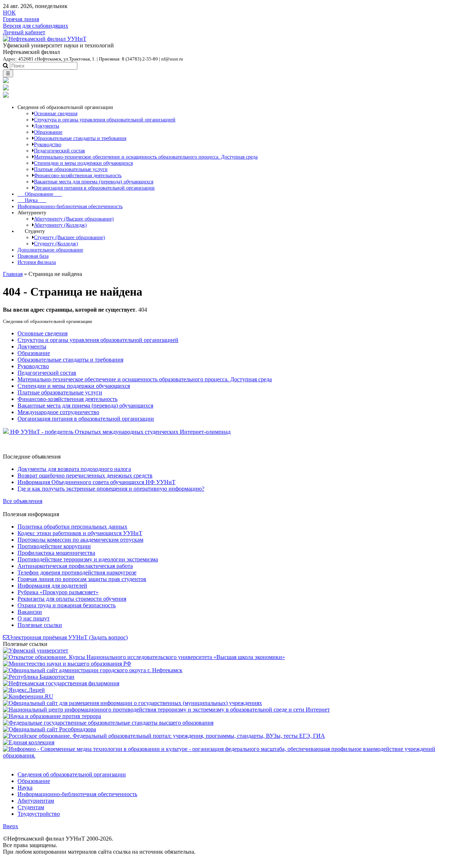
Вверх (10, 826)
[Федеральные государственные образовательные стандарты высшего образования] (108, 723)
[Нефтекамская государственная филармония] (61, 683)
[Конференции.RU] (28, 696)
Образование (40, 194)
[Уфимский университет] (35, 650)
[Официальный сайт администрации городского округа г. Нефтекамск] (92, 670)
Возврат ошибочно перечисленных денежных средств (85, 475)
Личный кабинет (24, 32)
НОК (9, 12)
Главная (13, 274)
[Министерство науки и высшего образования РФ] (67, 664)
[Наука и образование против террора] (52, 716)
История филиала (37, 262)
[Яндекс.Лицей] (24, 690)
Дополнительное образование (50, 250)
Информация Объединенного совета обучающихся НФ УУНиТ (96, 482)
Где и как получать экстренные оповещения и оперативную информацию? (111, 489)
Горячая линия (21, 19)
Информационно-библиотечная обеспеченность (70, 206)
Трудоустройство (39, 814)
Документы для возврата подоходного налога (74, 469)
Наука (32, 200)
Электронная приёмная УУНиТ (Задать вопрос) (68, 637)
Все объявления (22, 501)
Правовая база (33, 256)
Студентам (31, 807)
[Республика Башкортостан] (38, 677)
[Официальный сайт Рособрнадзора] (49, 729)
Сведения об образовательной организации (72, 774)
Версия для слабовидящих (35, 26)
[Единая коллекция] (28, 742)
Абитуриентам (36, 801)
